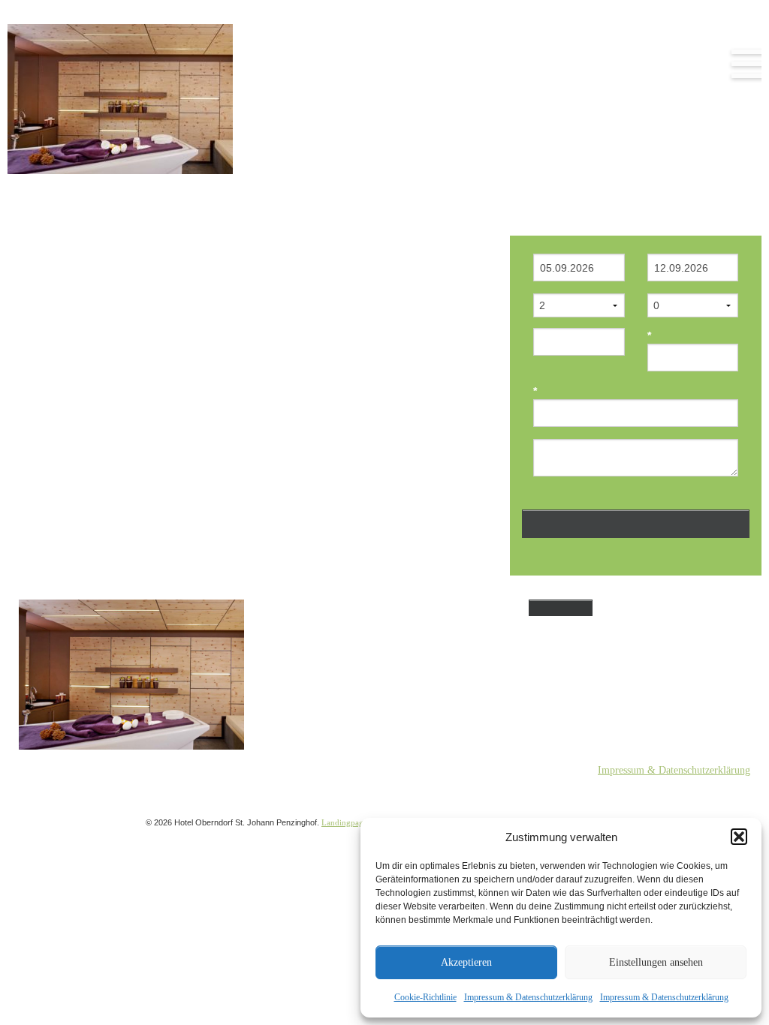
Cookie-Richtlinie (425, 997)
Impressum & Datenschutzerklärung (528, 997)
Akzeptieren (466, 962)
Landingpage (344, 822)
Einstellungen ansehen (656, 962)
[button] (738, 836)
